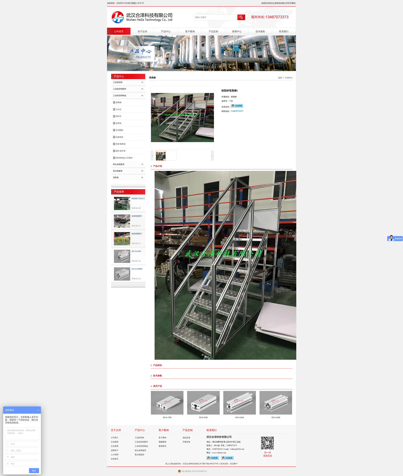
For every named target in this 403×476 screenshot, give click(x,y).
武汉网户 (234, 464)
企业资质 (114, 446)
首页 (280, 78)
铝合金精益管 (140, 450)
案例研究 (162, 446)
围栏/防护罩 (120, 151)
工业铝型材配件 (141, 442)
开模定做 (186, 442)
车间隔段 (118, 130)
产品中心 (289, 78)
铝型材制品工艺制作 (123, 158)
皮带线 (117, 123)
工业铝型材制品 (141, 446)
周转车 (117, 116)
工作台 (117, 109)
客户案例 (162, 438)
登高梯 (117, 102)
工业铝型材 (139, 438)
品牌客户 (114, 450)
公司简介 (114, 438)
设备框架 (118, 137)
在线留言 (114, 459)
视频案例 (162, 442)
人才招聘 (114, 454)
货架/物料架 (120, 144)
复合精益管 (139, 454)
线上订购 (169, 464)
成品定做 (186, 438)
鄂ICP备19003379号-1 (211, 464)
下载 (231, 101)
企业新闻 (114, 442)
